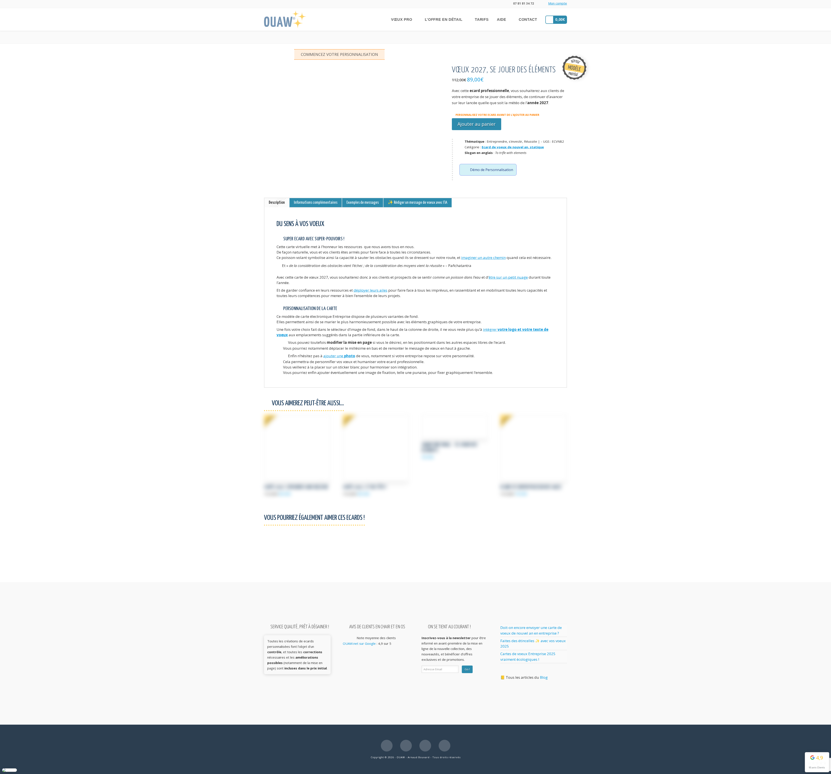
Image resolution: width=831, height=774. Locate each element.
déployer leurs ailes (370, 290)
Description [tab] (277, 202)
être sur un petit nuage (508, 277)
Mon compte (557, 3)
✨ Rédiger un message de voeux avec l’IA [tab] (417, 202)
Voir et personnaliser (297, 473)
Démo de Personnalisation (491, 169)
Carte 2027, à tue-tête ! (365, 487)
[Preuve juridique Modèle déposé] (574, 67)
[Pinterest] (444, 745)
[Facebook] (387, 745)
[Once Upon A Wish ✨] (285, 19)
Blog (544, 677)
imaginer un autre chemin (483, 257)
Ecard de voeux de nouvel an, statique (513, 147)
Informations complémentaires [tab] (315, 202)
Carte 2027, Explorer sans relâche (296, 487)
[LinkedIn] (406, 745)
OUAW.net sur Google (359, 643)
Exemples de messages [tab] (362, 202)
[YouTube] (425, 745)
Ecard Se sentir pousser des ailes (530, 487)
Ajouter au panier (476, 124)
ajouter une (339, 355)
